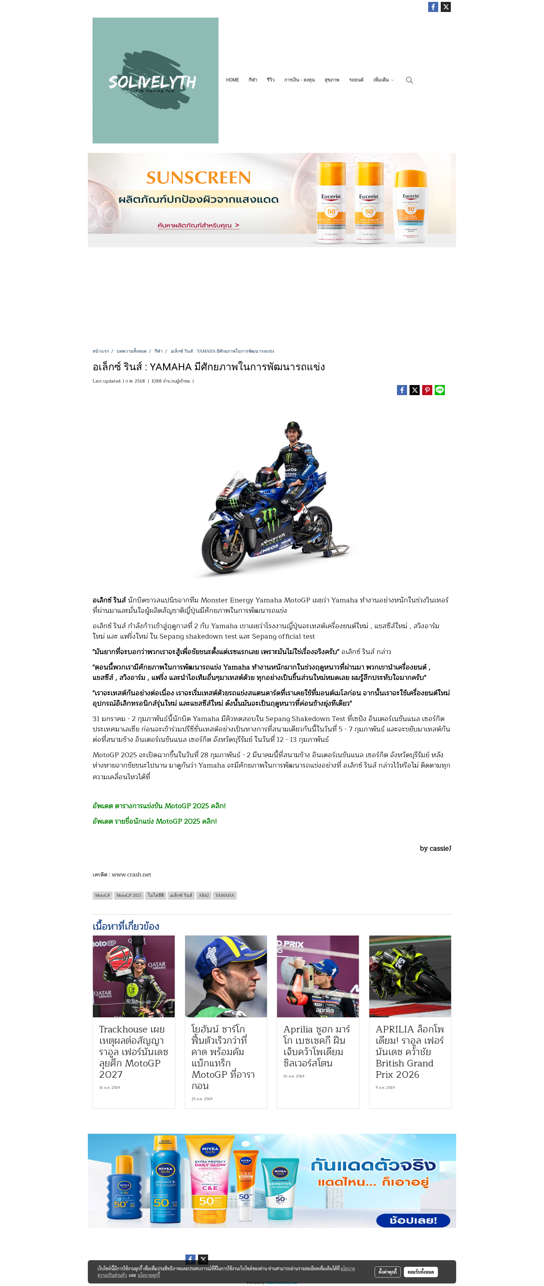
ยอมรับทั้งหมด (421, 1272)
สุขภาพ (332, 80)
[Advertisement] (272, 301)
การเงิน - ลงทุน (299, 80)
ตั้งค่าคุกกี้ (388, 1272)
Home (232, 80)
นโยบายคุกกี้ (149, 1275)
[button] (409, 80)
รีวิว (271, 80)
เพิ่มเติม (381, 80)
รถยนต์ (356, 80)
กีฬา (253, 80)
